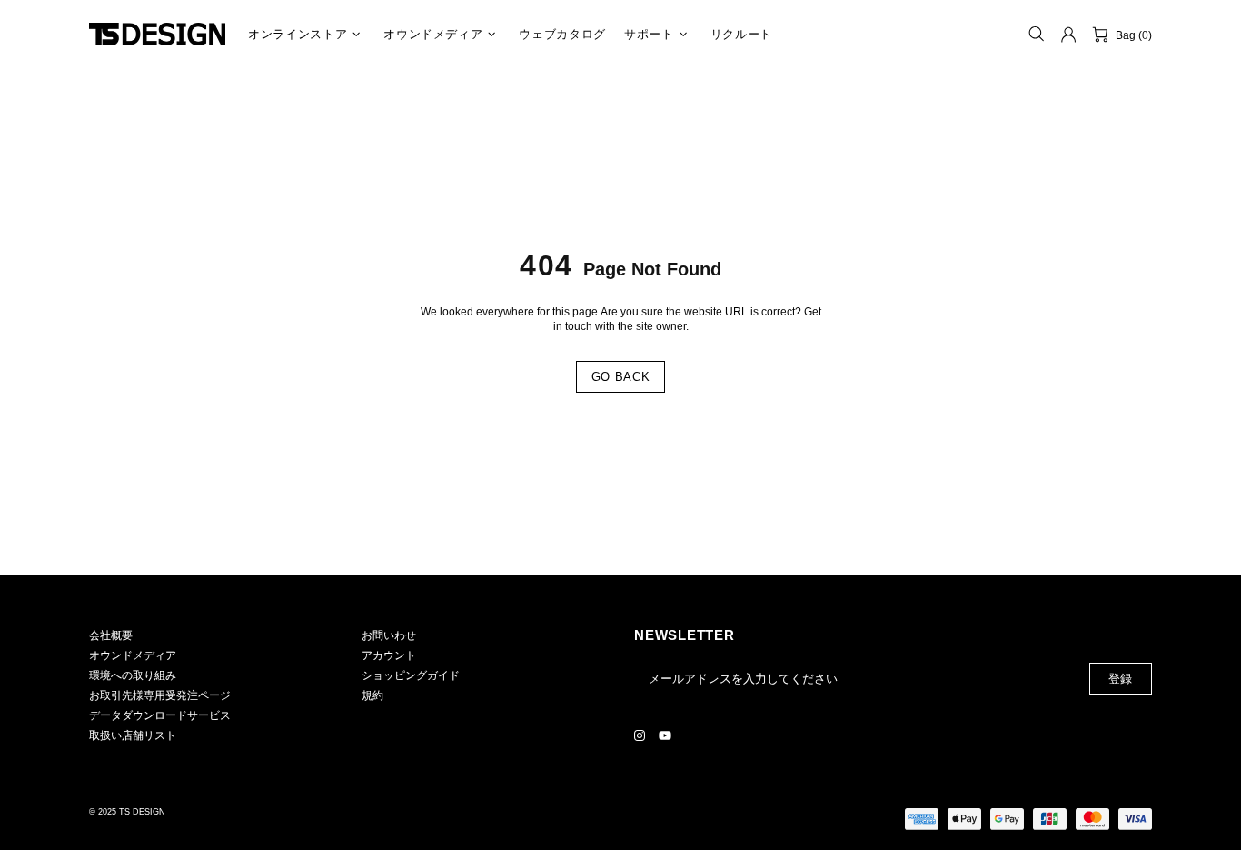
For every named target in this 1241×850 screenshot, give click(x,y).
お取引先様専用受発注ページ (160, 695)
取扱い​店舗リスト (132, 735)
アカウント (389, 655)
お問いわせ (389, 635)
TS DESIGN (157, 34)
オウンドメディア (132, 655)
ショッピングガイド (411, 675)
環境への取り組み (132, 675)
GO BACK (620, 377)
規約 (372, 695)
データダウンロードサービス (160, 715)
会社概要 (111, 635)
